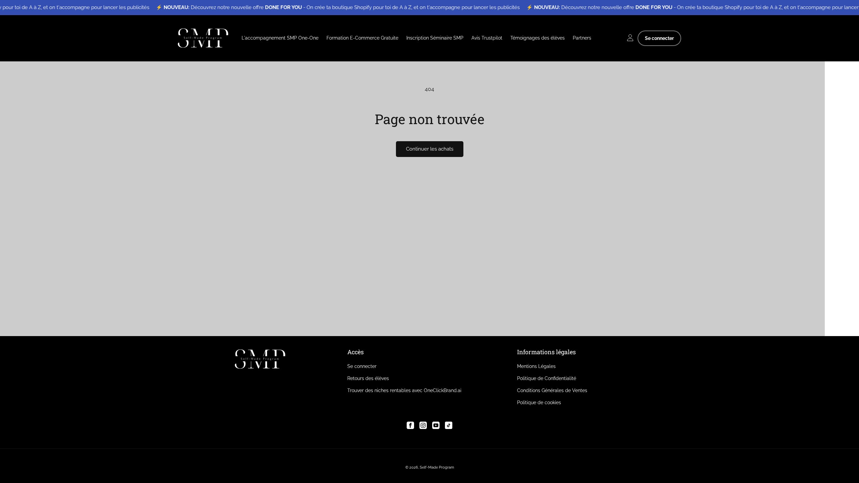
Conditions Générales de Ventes (552, 390)
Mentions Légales (536, 366)
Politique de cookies (539, 402)
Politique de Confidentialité (546, 378)
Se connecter (659, 38)
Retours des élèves (368, 378)
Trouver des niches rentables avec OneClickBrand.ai (404, 390)
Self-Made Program (437, 467)
